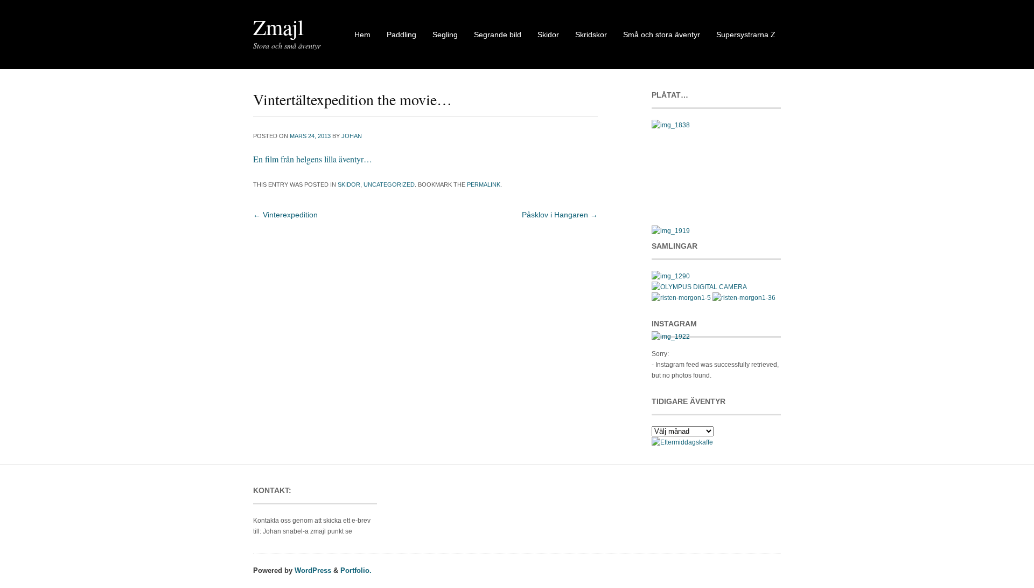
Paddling (401, 34)
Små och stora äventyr (661, 34)
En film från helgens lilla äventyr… (312, 159)
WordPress (313, 570)
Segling (445, 34)
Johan (351, 136)
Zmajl (278, 26)
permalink (483, 184)
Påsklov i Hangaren (560, 214)
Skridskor (591, 34)
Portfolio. (356, 570)
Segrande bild (497, 34)
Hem (362, 34)
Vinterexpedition (285, 214)
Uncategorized (389, 184)
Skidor (548, 34)
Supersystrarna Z (746, 34)
